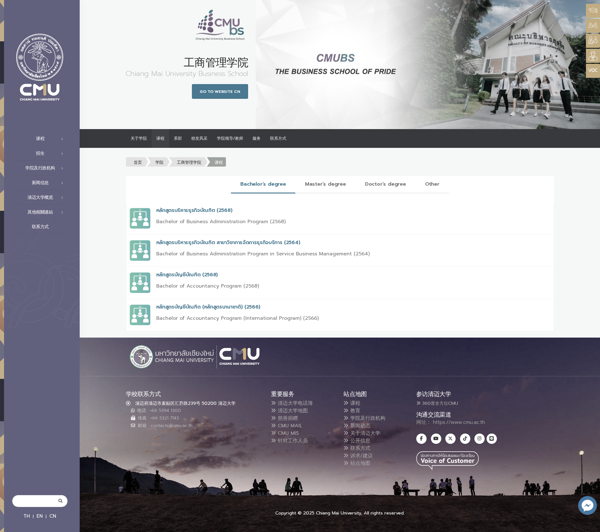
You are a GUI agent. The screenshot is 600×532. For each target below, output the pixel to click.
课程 (160, 138)
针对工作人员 (292, 440)
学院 (159, 162)
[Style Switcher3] (593, 11)
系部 (178, 138)
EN (40, 515)
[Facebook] (421, 439)
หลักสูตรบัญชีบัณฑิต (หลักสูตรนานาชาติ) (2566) (208, 307)
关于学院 (139, 138)
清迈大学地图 (292, 410)
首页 (138, 162)
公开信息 (359, 440)
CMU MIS (287, 433)
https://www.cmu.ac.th (459, 422)
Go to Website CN (220, 91)
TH (26, 515)
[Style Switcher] (593, 26)
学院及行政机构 (366, 418)
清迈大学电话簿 (294, 403)
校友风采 (199, 138)
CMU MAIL (289, 425)
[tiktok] (465, 439)
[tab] (263, 184)
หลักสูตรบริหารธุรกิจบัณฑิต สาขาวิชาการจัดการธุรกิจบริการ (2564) (228, 242)
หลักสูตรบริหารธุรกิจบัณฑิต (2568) (194, 210)
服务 (256, 138)
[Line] (492, 439)
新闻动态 (359, 425)
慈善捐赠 (287, 418)
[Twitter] (450, 439)
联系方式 (40, 226)
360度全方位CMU (439, 403)
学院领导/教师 (230, 138)
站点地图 (359, 463)
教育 (354, 410)
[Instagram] (479, 439)
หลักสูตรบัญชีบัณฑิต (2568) (187, 275)
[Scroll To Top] (589, 525)
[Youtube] (436, 439)
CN (52, 515)
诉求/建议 (360, 455)
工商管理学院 (189, 162)
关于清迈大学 (364, 433)
